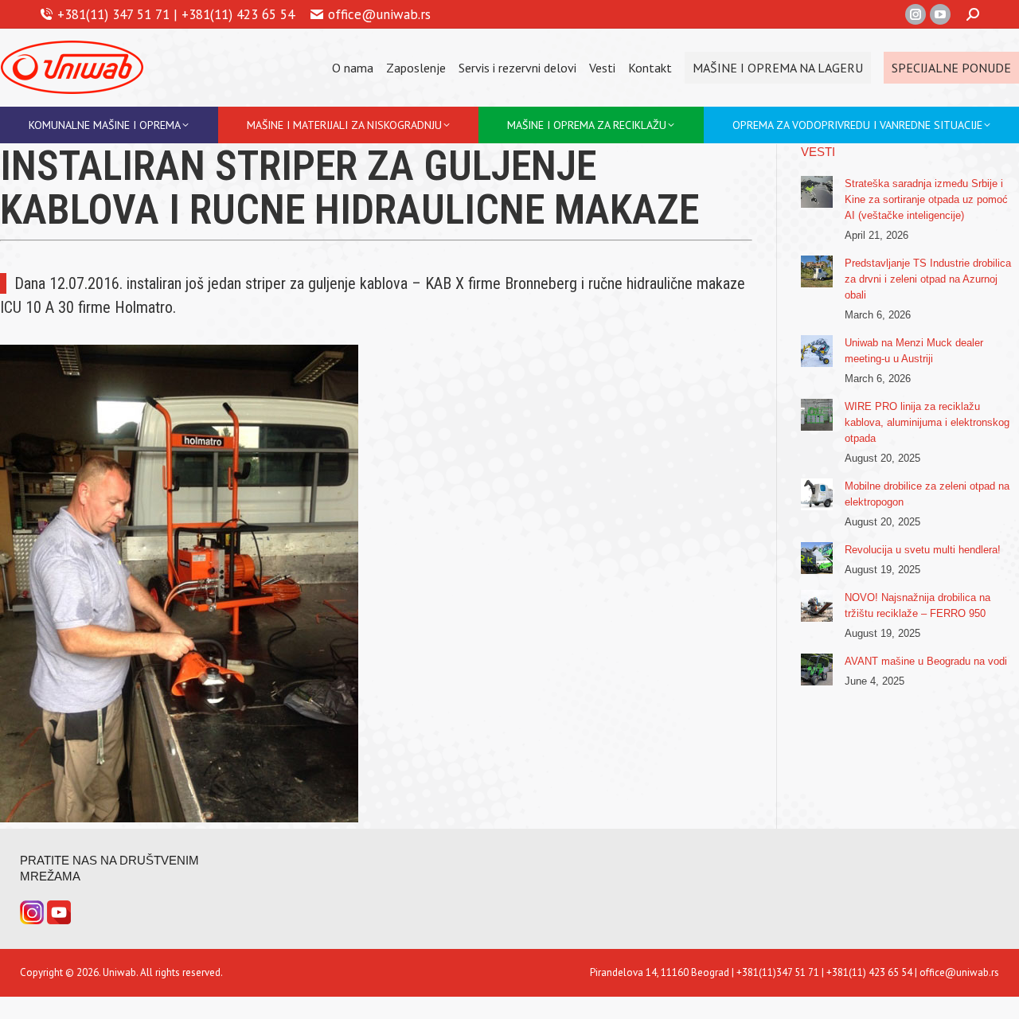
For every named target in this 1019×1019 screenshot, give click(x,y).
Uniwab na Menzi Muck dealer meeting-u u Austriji (914, 351)
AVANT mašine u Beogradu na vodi (926, 661)
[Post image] (817, 192)
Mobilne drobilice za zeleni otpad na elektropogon (927, 494)
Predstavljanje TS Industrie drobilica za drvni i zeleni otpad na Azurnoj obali (928, 279)
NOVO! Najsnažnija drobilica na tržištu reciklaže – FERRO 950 (917, 605)
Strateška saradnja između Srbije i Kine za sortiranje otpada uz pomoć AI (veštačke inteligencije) (926, 199)
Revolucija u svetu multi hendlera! (923, 550)
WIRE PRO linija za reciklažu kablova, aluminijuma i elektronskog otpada (927, 422)
